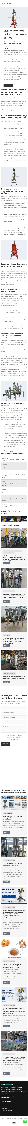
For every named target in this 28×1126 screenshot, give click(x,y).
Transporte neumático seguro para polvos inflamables (12, 864)
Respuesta (4, 1108)
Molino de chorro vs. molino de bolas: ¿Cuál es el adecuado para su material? (13, 818)
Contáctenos (5, 1107)
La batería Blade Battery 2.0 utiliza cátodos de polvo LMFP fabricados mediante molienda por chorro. (14, 1058)
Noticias (10, 813)
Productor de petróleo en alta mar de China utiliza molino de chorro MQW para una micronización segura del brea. (14, 640)
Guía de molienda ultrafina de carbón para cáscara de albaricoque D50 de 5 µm (12, 965)
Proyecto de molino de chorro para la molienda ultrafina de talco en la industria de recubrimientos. (14, 678)
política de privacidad (7, 1110)
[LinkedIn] (15, 1122)
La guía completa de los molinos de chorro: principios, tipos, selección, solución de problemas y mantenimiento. (14, 1011)
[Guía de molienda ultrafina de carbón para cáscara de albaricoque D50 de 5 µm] (14, 948)
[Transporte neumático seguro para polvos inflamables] (14, 847)
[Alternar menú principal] (25, 3)
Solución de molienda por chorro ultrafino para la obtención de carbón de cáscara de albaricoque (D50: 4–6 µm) (14, 558)
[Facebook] (13, 1122)
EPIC (3, 1105)
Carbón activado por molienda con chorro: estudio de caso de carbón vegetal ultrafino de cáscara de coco (14, 596)
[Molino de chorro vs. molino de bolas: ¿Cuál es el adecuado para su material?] (14, 802)
